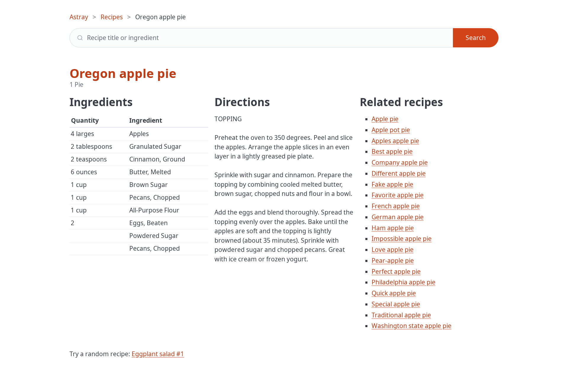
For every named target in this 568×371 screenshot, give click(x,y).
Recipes (112, 17)
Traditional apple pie (401, 315)
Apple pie (385, 119)
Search (476, 37)
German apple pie (398, 217)
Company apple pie (400, 162)
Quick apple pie (394, 293)
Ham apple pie (393, 228)
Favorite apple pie (398, 195)
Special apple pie (396, 304)
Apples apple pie (395, 141)
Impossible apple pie (402, 238)
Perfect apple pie (396, 271)
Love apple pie (393, 249)
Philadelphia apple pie (403, 282)
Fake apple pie (392, 184)
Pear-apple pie (393, 260)
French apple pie (396, 206)
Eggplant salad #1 (158, 354)
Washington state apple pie (411, 326)
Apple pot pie (391, 130)
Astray (79, 17)
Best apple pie (392, 151)
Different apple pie (399, 173)
